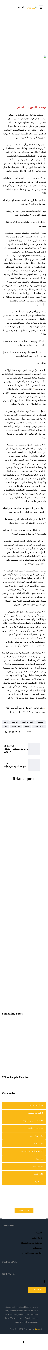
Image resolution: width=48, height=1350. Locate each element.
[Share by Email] (6, 732)
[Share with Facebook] (19, 732)
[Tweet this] (16, 732)
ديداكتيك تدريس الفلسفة (32, 1151)
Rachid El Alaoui (31, 838)
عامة (29, 938)
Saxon (37, 1329)
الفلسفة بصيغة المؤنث (33, 1121)
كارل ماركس (16, 726)
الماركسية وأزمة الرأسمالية (24, 919)
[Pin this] (9, 732)
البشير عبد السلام (27, 722)
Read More (24, 1210)
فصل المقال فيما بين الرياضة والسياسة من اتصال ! (12, 1040)
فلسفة (21, 44)
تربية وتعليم (36, 805)
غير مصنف (31, 851)
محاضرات (38, 1182)
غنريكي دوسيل (39, 726)
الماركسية (15, 722)
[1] (34, 389)
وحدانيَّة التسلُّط (24, 960)
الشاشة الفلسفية (35, 1113)
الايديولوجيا (40, 722)
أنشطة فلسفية (36, 1105)
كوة (6, 726)
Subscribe (24, 1011)
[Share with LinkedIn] (13, 732)
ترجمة (26, 44)
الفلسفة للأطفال (35, 1128)
